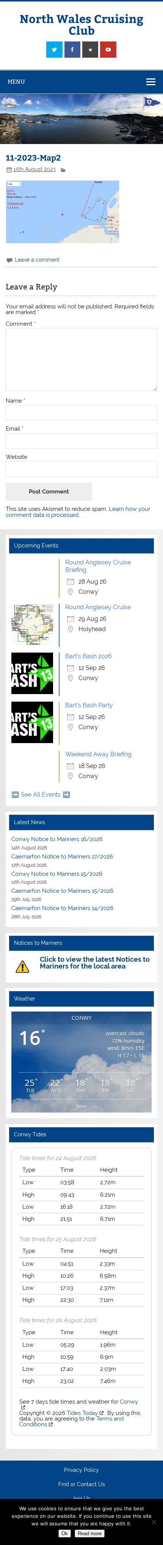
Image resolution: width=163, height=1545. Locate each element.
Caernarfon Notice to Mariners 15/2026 (62, 890)
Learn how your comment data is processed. (78, 512)
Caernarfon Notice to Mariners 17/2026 (62, 856)
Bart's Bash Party (89, 705)
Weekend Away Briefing (98, 754)
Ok (64, 1533)
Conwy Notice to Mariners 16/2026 (57, 839)
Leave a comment (37, 260)
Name (15, 401)
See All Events (41, 794)
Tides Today (82, 1413)
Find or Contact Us (81, 1484)
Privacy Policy (81, 1470)
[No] (153, 1522)
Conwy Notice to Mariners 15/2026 (56, 874)
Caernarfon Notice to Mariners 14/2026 (62, 908)
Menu (16, 81)
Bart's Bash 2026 (88, 656)
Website (16, 457)
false (81, 1106)
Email (15, 429)
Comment (21, 324)
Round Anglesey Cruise (98, 607)
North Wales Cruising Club (81, 24)
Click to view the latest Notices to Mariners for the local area (95, 962)
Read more (90, 1533)
